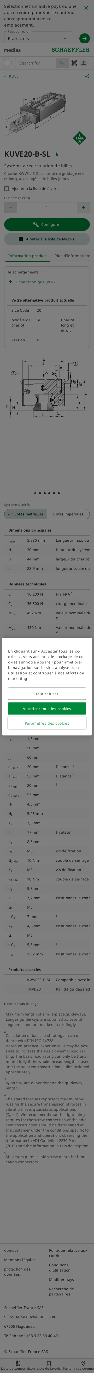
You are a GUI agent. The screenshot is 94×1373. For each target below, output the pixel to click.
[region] (47, 686)
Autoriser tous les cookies (47, 708)
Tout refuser (47, 693)
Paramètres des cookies (47, 722)
